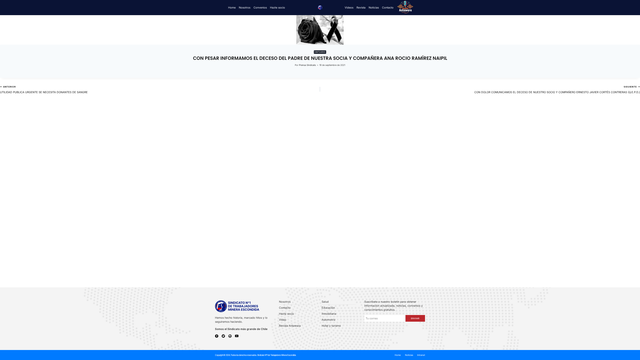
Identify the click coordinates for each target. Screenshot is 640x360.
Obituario (320, 52)
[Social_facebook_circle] (216, 336)
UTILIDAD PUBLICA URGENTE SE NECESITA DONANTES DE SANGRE (44, 90)
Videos (349, 7)
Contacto (388, 7)
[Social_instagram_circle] (230, 336)
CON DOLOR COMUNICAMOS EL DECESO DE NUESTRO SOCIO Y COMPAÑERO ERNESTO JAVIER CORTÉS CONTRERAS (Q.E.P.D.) (557, 90)
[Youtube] (236, 336)
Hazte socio (277, 7)
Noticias (374, 7)
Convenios (260, 7)
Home (232, 7)
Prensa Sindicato (307, 65)
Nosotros (244, 7)
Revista (361, 7)
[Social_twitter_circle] (223, 336)
